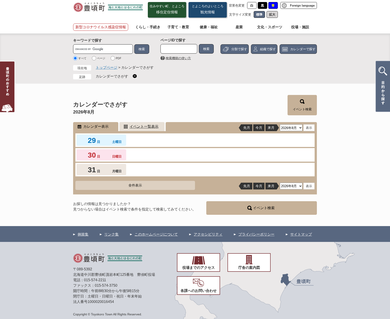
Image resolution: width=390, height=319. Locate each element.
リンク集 (111, 234)
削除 (135, 76)
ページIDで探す (173, 40)
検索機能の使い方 (178, 58)
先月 (246, 128)
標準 (259, 14)
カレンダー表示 (96, 126)
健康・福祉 (209, 27)
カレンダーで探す (303, 49)
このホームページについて (156, 234)
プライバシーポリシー (256, 234)
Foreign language (302, 5)
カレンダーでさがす (112, 76)
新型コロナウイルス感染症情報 (100, 27)
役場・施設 (300, 27)
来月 (271, 128)
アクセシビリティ (208, 234)
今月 (258, 128)
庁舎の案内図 (249, 267)
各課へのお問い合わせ (199, 291)
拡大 (272, 14)
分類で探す (239, 49)
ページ (101, 58)
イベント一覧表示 (144, 126)
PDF (118, 58)
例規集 (83, 234)
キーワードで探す (87, 40)
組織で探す (268, 49)
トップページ (106, 67)
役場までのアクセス (198, 267)
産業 (239, 27)
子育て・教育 (178, 27)
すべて (82, 58)
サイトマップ (301, 234)
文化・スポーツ (269, 27)
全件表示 (135, 185)
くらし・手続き (147, 27)
